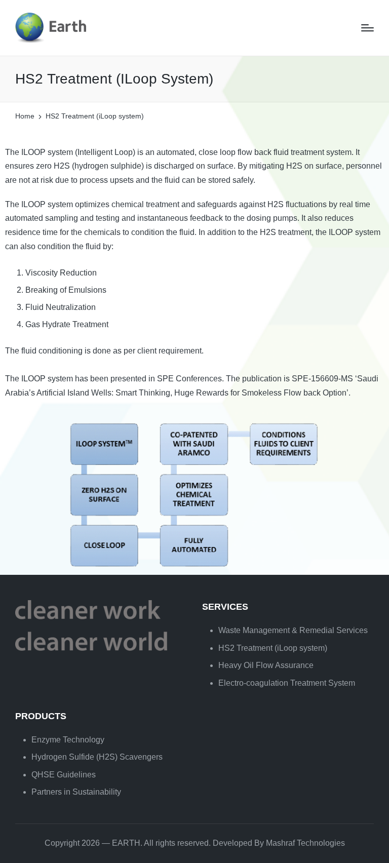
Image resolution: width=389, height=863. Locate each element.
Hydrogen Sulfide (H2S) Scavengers (97, 757)
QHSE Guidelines (63, 774)
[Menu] (367, 27)
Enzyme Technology (67, 739)
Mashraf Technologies (305, 843)
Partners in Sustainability (76, 792)
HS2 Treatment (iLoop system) (272, 648)
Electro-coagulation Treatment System (286, 683)
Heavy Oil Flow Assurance (266, 665)
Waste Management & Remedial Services (293, 630)
